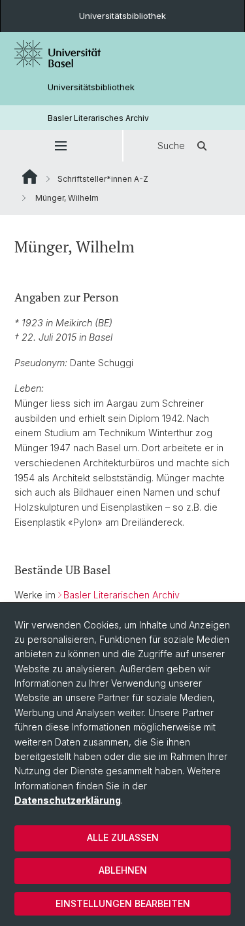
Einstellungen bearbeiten (123, 903)
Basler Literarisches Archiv (98, 118)
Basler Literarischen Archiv (121, 594)
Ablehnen (123, 870)
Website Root (29, 176)
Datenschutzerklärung (67, 800)
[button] (61, 146)
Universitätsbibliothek (122, 15)
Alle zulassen (123, 837)
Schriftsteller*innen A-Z (102, 179)
